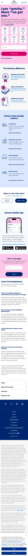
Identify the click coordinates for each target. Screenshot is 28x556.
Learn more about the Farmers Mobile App (13, 244)
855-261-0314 (9, 25)
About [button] (14, 383)
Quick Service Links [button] (14, 387)
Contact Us (14, 417)
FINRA (18, 510)
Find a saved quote (6, 58)
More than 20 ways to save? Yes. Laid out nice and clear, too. (18, 90)
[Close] (26, 535)
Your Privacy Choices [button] (14, 433)
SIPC (22, 510)
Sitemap (14, 411)
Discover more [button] (14, 395)
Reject (14, 549)
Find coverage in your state (16, 180)
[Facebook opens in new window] (6, 404)
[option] (5, 31)
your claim (16, 196)
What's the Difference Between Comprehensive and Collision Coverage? (13, 293)
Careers (14, 414)
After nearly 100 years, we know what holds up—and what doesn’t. (18, 77)
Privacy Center (14, 425)
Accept (14, 553)
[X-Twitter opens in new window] (11, 404)
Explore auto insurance (15, 132)
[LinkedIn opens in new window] (22, 404)
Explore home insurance (15, 148)
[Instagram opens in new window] (17, 404)
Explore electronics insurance (16, 164)
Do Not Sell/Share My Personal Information (14, 427)
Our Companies (14, 430)
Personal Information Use (13, 541)
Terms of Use (14, 422)
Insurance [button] (14, 391)
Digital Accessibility (14, 419)
